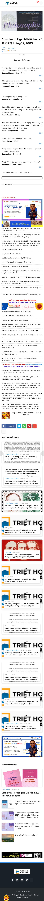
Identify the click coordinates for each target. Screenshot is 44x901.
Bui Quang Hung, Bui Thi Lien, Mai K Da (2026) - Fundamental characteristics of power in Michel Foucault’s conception (22, 654)
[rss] (31, 880)
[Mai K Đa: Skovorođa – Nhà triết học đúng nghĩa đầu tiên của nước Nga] (22, 574)
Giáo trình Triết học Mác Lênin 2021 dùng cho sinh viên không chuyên (27, 826)
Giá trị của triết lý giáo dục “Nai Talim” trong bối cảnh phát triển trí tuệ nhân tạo (21, 458)
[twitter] (17, 880)
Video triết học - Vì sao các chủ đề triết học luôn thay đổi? (21, 287)
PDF (40, 76)
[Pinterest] (29, 426)
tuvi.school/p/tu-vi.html (33, 364)
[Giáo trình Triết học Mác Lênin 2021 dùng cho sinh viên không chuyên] (8, 827)
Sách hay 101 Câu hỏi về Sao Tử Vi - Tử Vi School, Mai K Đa (21, 277)
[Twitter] (19, 426)
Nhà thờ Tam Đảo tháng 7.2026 (12, 249)
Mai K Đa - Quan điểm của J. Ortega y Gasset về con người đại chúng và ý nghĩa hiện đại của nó (22, 507)
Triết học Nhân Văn (24, 891)
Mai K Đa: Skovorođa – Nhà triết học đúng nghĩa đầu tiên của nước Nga (20, 580)
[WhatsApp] (24, 426)
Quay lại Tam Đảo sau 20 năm (11, 254)
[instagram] (27, 880)
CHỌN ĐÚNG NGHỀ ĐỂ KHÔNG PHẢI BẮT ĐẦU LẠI (18, 262)
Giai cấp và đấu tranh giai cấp (26, 835)
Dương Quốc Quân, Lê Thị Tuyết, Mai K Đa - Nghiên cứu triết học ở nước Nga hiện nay (21, 531)
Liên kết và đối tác (22, 897)
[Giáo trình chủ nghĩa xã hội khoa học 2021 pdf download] (8, 804)
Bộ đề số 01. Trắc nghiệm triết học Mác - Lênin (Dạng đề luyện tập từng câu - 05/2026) (22, 556)
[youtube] (22, 880)
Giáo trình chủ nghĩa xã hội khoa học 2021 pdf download (27, 802)
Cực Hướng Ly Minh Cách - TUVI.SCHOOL (15, 266)
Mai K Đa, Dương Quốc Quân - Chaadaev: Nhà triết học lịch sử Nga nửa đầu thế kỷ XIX (22, 605)
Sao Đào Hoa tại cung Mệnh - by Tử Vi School (16, 258)
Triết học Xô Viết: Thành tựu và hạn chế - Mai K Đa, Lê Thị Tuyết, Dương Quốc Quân (21, 703)
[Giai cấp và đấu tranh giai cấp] (8, 838)
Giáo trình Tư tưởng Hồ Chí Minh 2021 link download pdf (21, 794)
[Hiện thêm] (4, 431)
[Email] (34, 426)
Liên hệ (36, 895)
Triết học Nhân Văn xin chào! (22, 895)
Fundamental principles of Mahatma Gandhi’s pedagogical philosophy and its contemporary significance (22, 629)
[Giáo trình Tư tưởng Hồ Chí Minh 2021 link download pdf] (22, 778)
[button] (2, 3)
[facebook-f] (12, 880)
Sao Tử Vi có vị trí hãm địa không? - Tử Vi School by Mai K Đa (21, 341)
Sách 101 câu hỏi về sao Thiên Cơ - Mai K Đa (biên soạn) (20, 330)
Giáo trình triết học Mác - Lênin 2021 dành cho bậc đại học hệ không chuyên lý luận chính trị (27, 815)
